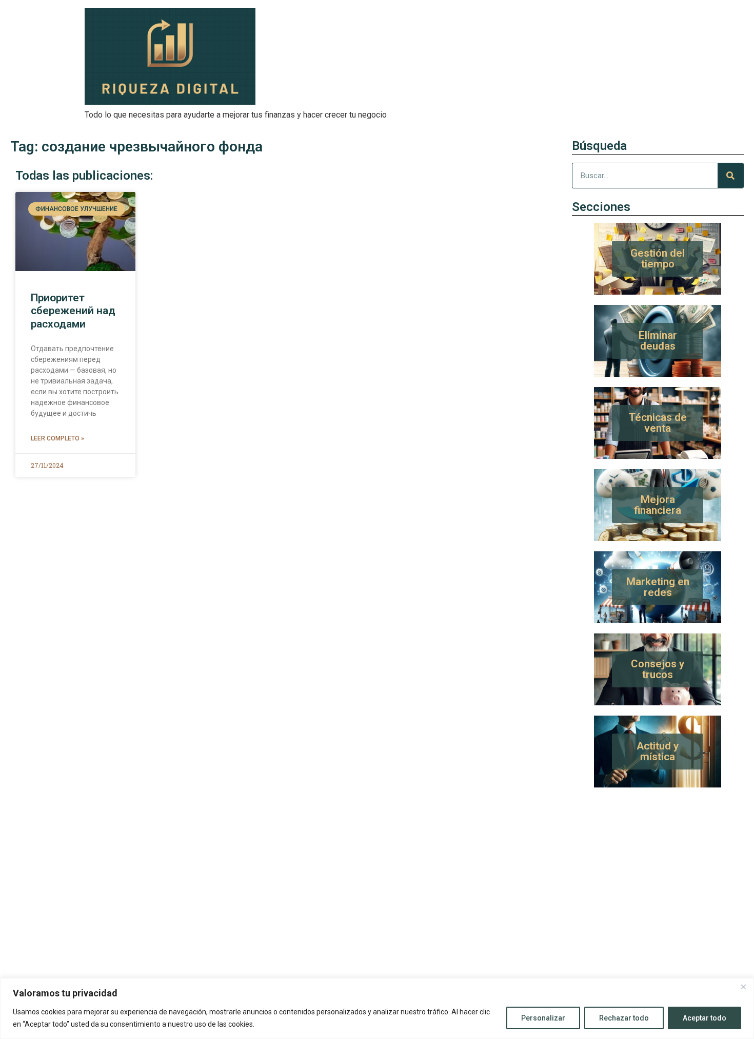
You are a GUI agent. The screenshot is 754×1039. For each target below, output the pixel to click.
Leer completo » (57, 438)
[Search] (730, 175)
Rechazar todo (624, 1018)
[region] (377, 1008)
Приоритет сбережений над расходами (73, 311)
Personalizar (543, 1018)
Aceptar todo (704, 1018)
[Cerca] (743, 986)
